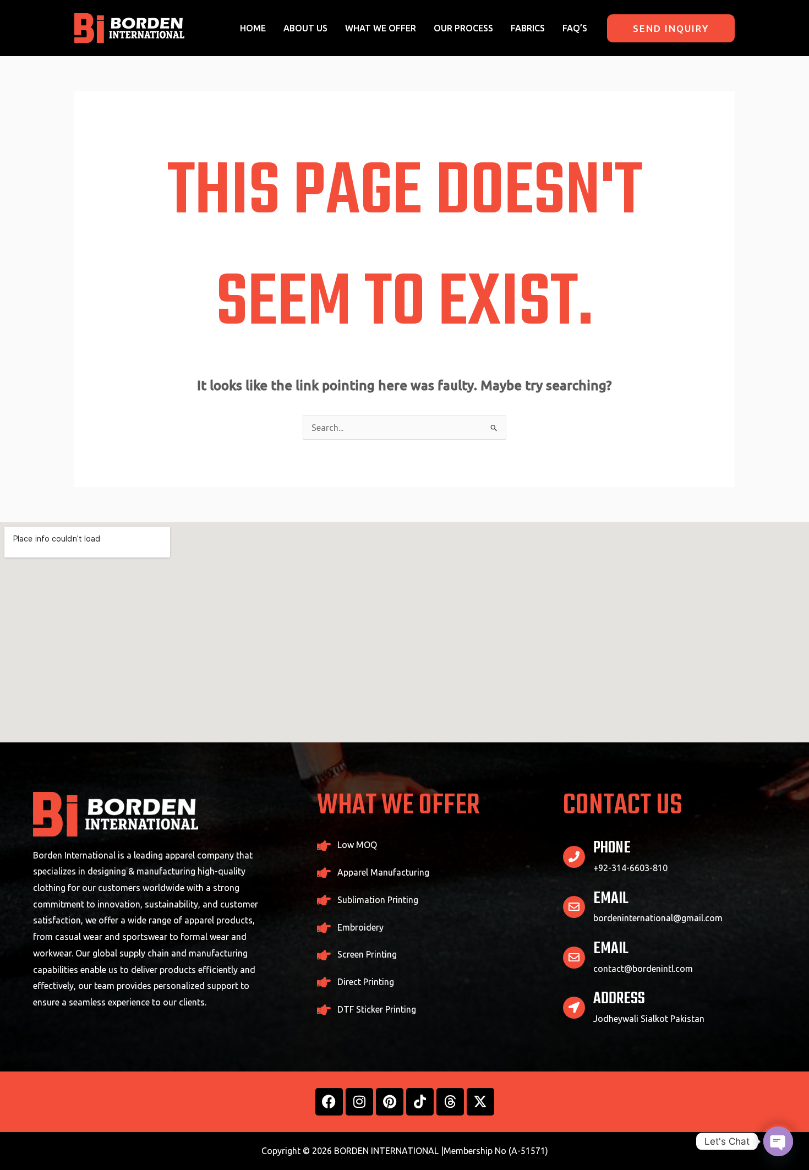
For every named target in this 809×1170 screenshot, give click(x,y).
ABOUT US (305, 28)
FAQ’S (574, 28)
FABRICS (528, 28)
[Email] (574, 907)
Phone (612, 848)
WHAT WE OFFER (380, 28)
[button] (671, 28)
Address (619, 999)
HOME (253, 28)
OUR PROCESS (463, 28)
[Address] (574, 1008)
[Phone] (574, 857)
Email (610, 898)
